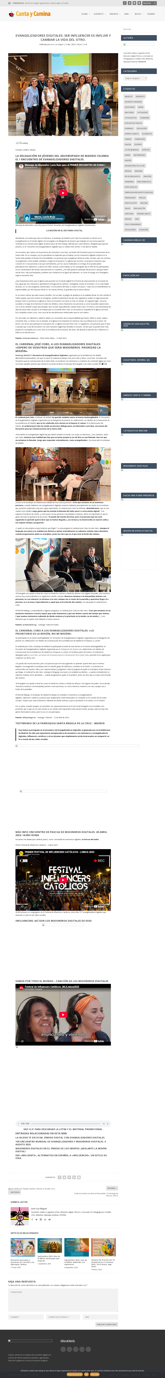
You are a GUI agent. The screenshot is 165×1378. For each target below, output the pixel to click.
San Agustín (139, 208)
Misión (79, 44)
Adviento (140, 96)
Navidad (138, 171)
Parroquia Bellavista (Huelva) (139, 192)
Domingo (129, 128)
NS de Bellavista (132, 176)
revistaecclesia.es (30, 338)
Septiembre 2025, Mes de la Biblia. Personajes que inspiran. (49, 1258)
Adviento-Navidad (133, 102)
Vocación (143, 229)
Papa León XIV (131, 187)
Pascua (142, 198)
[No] (161, 1373)
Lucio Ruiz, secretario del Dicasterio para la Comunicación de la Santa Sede (59, 655)
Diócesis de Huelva (133, 123)
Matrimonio (139, 155)
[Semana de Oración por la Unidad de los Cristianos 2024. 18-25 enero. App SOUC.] (103, 1247)
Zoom (29, 839)
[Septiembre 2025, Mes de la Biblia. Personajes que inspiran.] (50, 1245)
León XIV (146, 150)
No (86, 1374)
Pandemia (129, 182)
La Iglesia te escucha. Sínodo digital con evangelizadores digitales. (60, 1137)
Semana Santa (143, 213)
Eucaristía (147, 134)
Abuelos (128, 96)
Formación (140, 139)
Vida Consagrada (133, 224)
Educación (142, 128)
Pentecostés (131, 203)
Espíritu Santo (132, 134)
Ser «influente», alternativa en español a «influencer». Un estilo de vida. (61, 1157)
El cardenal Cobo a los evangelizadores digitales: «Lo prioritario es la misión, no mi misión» (54, 632)
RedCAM (143, 203)
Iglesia (128, 144)
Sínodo (128, 219)
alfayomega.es (29, 717)
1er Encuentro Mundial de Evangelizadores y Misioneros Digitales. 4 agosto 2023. (60, 1143)
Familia (128, 139)
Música (128, 171)
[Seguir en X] (69, 1349)
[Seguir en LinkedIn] (82, 1349)
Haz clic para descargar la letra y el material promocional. (63, 1129)
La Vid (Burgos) (132, 150)
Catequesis (142, 112)
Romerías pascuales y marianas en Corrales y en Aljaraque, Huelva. (22, 1262)
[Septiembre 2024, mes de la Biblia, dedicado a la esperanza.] (76, 1247)
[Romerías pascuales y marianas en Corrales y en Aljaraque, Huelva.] (23, 1247)
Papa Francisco (144, 182)
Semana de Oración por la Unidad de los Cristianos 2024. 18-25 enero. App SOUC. (103, 1263)
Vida (137, 219)
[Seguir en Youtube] (88, 1349)
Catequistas (130, 118)
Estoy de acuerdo (75, 1374)
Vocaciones (130, 229)
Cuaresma (144, 118)
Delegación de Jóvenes (70, 649)
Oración (147, 176)
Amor (140, 107)
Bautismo (129, 112)
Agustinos (130, 107)
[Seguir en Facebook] (63, 1349)
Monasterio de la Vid (135, 166)
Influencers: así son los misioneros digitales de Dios (53, 920)
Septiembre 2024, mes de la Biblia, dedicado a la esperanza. (75, 1262)
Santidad (129, 213)
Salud (127, 208)
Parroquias (130, 198)
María (127, 155)
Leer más (94, 1374)
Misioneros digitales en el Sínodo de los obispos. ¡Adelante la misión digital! (61, 1150)
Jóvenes (138, 144)
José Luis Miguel (57, 44)
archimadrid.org (29, 625)
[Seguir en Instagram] (75, 1349)
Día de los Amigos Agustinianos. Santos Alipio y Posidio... (47, 3)
